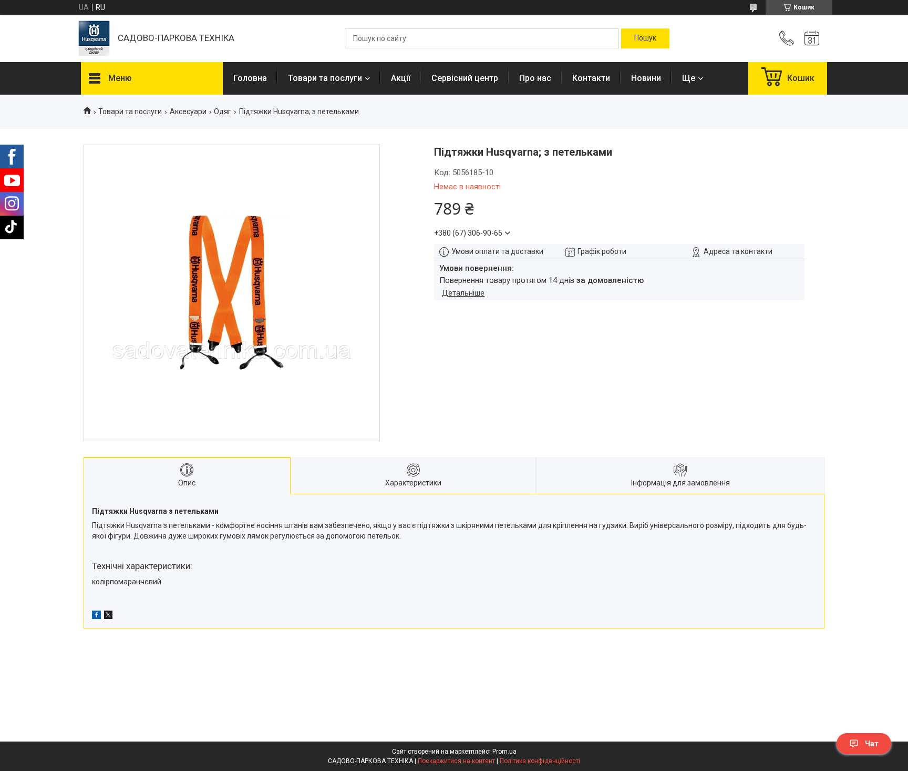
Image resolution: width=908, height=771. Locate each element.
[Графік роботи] (811, 38)
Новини (646, 78)
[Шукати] (645, 38)
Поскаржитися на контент (456, 761)
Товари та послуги (325, 78)
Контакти (591, 78)
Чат (872, 743)
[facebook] (96, 616)
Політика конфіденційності (540, 761)
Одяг (222, 111)
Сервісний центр (464, 78)
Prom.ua (504, 751)
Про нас (535, 78)
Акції (400, 78)
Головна (250, 78)
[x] (108, 616)
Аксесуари (188, 111)
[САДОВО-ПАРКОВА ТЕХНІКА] (94, 38)
